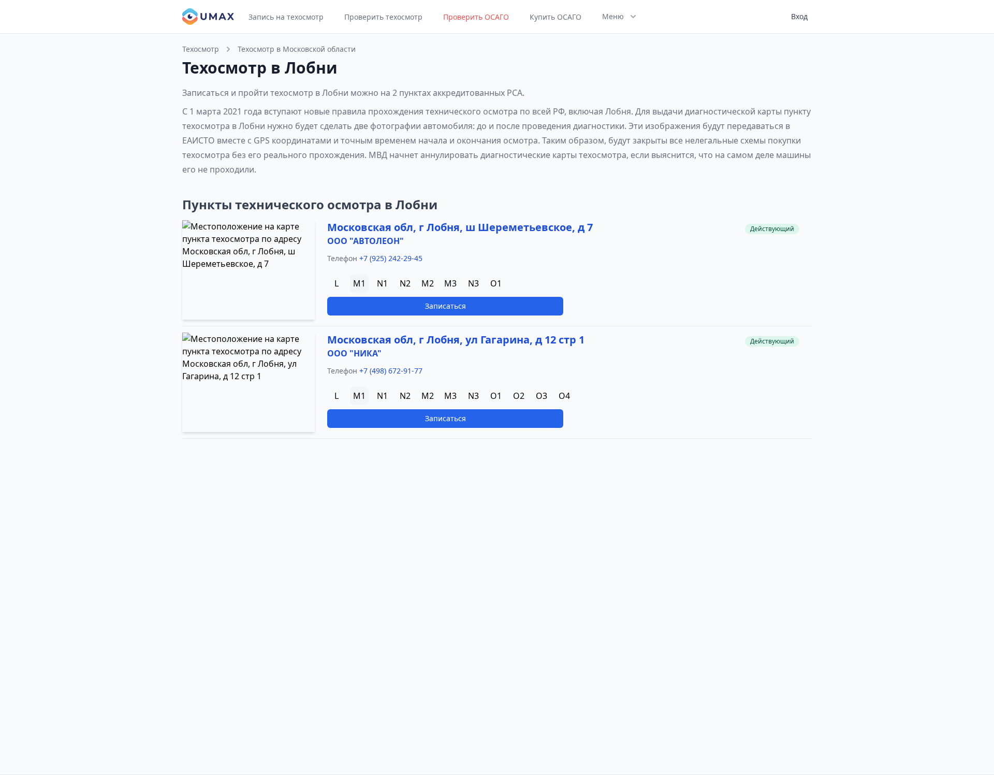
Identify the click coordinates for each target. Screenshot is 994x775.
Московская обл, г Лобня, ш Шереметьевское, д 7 (460, 227)
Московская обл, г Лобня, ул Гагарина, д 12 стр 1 (455, 340)
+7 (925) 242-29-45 (390, 258)
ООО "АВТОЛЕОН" (365, 241)
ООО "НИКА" (354, 353)
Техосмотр (200, 49)
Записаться (445, 306)
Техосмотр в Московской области (297, 49)
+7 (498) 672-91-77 (390, 371)
